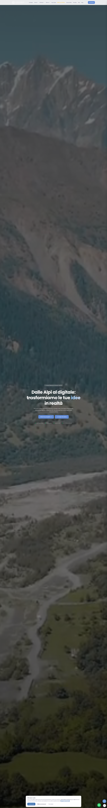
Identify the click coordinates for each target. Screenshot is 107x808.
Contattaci (91, 2)
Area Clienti (54, 2)
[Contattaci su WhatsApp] (99, 805)
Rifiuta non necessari (41, 804)
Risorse (47, 2)
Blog (82, 2)
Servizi (35, 2)
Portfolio (75, 2)
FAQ (79, 2)
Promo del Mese (62, 2)
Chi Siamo (31, 2)
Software (41, 2)
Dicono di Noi (69, 2)
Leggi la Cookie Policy (65, 800)
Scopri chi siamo (62, 417)
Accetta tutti (31, 804)
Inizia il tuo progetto (45, 417)
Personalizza (50, 804)
